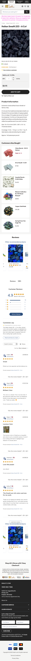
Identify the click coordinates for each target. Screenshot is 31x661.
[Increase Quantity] (13, 78)
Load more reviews (15, 522)
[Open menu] (2, 6)
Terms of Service (15, 636)
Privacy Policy (15, 658)
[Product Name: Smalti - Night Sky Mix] (15, 257)
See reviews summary (10, 70)
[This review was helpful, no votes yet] (23, 377)
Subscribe (6, 631)
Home (3, 23)
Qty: (4, 78)
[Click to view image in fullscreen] (15, 43)
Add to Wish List (9, 96)
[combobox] (21, 348)
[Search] (26, 12)
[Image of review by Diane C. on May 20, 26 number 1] (6, 429)
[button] (4, 1)
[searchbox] (9, 344)
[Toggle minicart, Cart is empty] (28, 6)
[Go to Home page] (9, 6)
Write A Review (16, 314)
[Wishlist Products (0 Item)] (25, 6)
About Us (4, 600)
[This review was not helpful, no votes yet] (26, 377)
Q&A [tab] (19, 281)
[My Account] (22, 6)
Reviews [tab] (13, 281)
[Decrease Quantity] (13, 80)
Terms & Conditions (15, 655)
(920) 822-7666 (7, 587)
